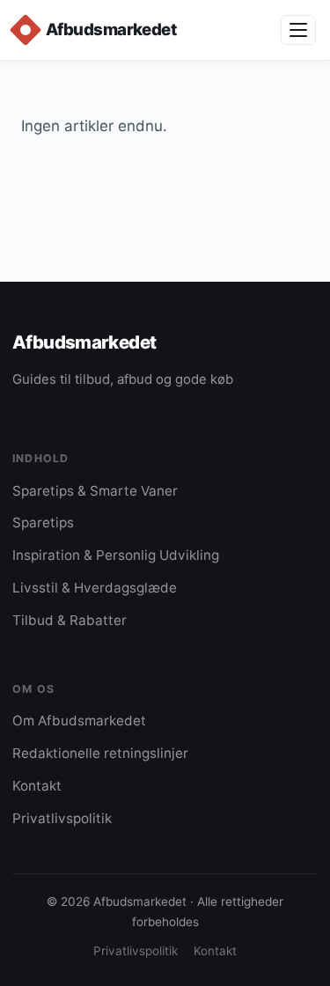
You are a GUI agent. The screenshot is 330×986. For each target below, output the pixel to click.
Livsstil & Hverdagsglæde (94, 587)
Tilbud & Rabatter (69, 620)
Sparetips (43, 522)
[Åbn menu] (298, 30)
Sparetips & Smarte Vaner (95, 490)
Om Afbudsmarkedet (79, 720)
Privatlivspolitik (62, 818)
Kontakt (37, 785)
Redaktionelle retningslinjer (100, 753)
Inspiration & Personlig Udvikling (115, 555)
